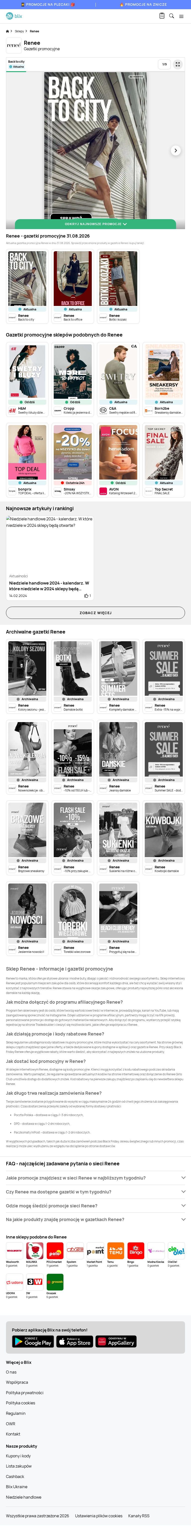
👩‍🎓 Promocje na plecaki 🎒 (48, 4)
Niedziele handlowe (23, 1497)
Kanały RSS (138, 1516)
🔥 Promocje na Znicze (143, 4)
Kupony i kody (18, 1456)
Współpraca (17, 1382)
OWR (10, 1424)
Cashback (15, 1476)
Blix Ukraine (16, 1486)
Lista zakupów (19, 1466)
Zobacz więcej (96, 612)
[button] (95, 1178)
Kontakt (13, 1434)
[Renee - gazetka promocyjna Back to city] (95, 150)
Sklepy (19, 31)
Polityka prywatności (25, 1392)
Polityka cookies (20, 1403)
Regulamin (16, 1413)
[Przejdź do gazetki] (178, 64)
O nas (11, 1372)
